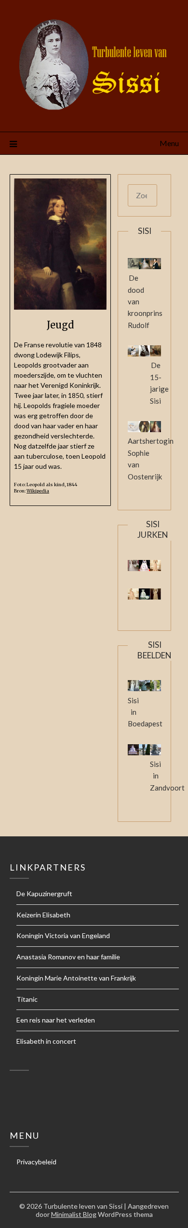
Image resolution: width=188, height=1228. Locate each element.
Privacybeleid (36, 1162)
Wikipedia (38, 491)
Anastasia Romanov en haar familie (68, 957)
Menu (169, 143)
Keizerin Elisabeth (43, 915)
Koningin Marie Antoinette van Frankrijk (76, 978)
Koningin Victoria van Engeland (63, 935)
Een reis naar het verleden (55, 1020)
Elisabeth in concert (46, 1041)
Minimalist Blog (73, 1214)
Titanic (27, 999)
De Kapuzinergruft (44, 893)
